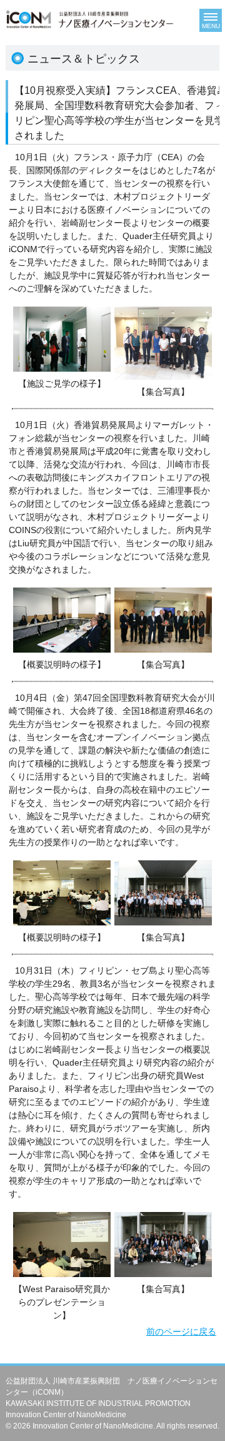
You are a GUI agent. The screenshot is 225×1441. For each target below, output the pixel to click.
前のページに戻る (181, 1331)
